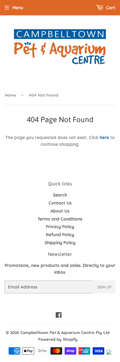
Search (60, 195)
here (104, 137)
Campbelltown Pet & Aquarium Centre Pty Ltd (65, 332)
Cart (110, 7)
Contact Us (60, 203)
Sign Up (104, 287)
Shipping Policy (60, 242)
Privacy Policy (60, 226)
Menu (17, 7)
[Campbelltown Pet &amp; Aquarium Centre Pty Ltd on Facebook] (58, 316)
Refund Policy (60, 234)
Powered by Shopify (58, 339)
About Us (60, 211)
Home (10, 95)
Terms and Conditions (60, 219)
